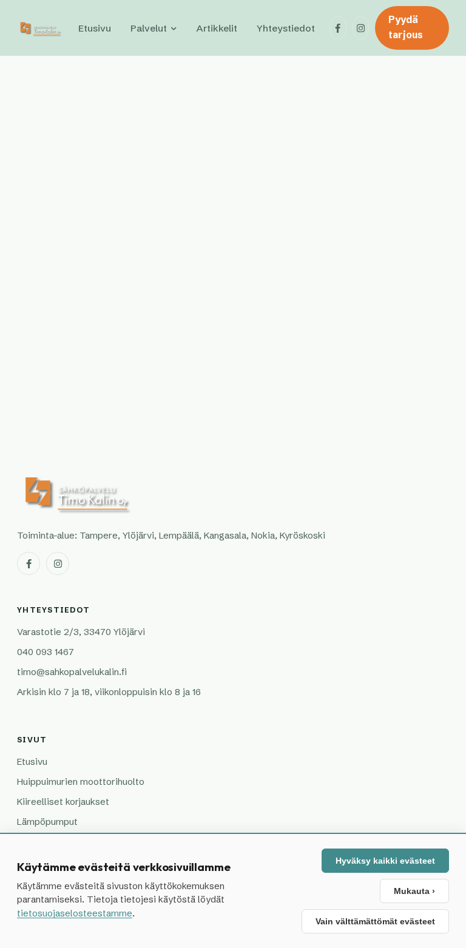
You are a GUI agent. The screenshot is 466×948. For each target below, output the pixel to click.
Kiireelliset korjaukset (63, 801)
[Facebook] (337, 27)
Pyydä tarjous (405, 27)
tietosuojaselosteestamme (74, 913)
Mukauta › (414, 891)
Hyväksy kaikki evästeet (385, 861)
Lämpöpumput (47, 821)
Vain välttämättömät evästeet (375, 921)
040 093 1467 (45, 651)
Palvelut (148, 28)
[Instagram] (361, 27)
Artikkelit (216, 28)
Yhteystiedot (286, 28)
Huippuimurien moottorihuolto (80, 781)
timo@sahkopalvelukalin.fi (72, 671)
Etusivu (94, 28)
